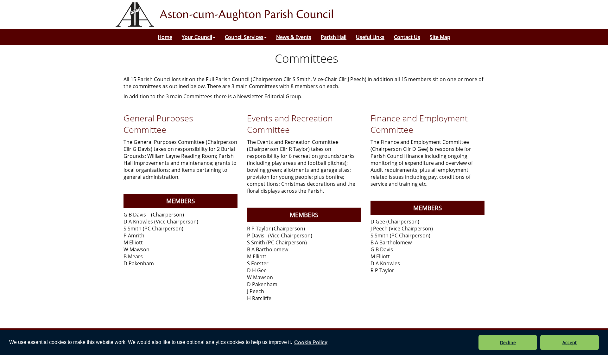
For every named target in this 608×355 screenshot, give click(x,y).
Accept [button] (569, 342)
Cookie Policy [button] (310, 342)
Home (165, 37)
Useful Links (370, 37)
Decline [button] (508, 342)
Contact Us (407, 37)
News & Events (293, 37)
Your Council (197, 37)
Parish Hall (333, 37)
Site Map (440, 37)
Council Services (244, 37)
